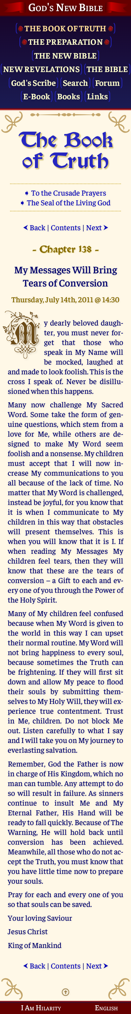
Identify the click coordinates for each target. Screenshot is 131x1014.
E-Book (36, 96)
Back (34, 227)
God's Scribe (33, 82)
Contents (66, 227)
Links (97, 96)
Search (75, 82)
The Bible (107, 68)
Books (68, 96)
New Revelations (41, 68)
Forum (107, 82)
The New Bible (65, 55)
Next (97, 227)
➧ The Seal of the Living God (65, 202)
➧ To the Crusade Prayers (65, 192)
